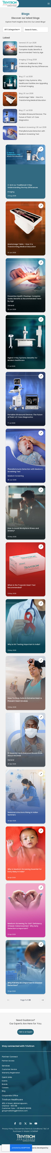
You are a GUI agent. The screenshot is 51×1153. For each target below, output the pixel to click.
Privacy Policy (8, 1129)
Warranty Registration (11, 1073)
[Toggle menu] (48, 3)
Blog (3, 1091)
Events (4, 1081)
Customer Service (9, 1069)
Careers (5, 1087)
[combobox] (12, 29)
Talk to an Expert (25, 1032)
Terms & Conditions (34, 1129)
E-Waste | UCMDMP (30, 1131)
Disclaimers (20, 1129)
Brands (4, 1084)
